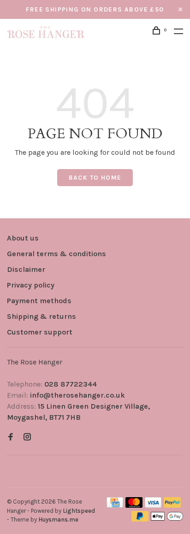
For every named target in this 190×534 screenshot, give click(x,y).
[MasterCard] (133, 505)
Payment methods (39, 300)
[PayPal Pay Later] (139, 519)
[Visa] (153, 505)
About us (23, 238)
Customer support (39, 332)
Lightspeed (79, 510)
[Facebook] (10, 437)
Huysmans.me (58, 519)
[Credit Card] (115, 505)
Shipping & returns (41, 316)
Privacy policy (30, 285)
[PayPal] (172, 505)
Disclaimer (26, 269)
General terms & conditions (56, 253)
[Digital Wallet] (167, 519)
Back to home (95, 178)
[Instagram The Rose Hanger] (27, 437)
